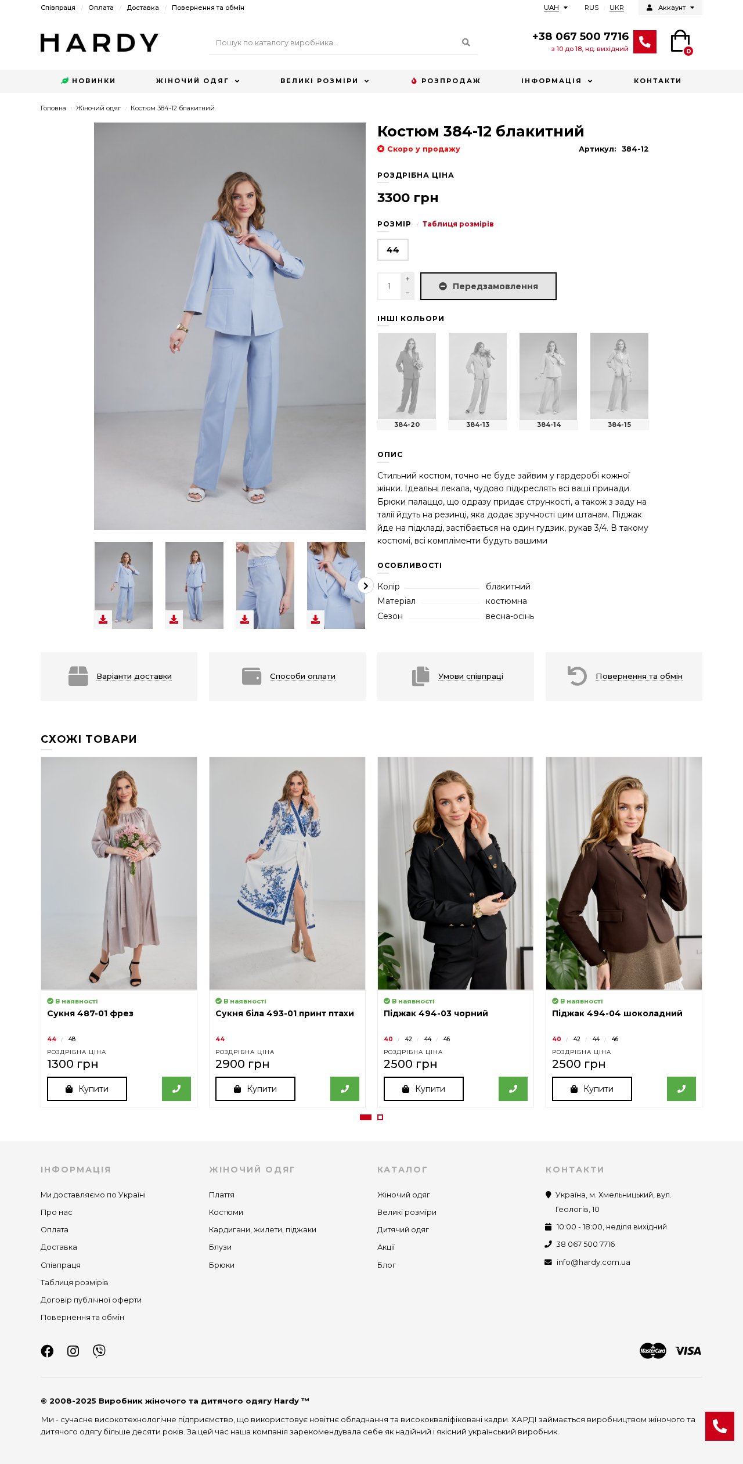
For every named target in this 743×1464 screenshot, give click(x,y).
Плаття (222, 1194)
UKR (616, 7)
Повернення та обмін (208, 7)
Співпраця (58, 7)
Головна (53, 108)
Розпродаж (451, 81)
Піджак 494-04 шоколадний (617, 1013)
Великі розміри (319, 81)
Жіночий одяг (192, 81)
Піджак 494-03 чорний (436, 1013)
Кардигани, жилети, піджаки (262, 1229)
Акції (386, 1247)
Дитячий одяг (403, 1229)
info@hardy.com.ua (593, 1262)
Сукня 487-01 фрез (90, 1013)
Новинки (94, 81)
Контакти (658, 81)
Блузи (220, 1247)
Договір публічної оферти (91, 1300)
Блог (386, 1265)
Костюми (226, 1212)
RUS (591, 7)
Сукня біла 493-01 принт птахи (284, 1013)
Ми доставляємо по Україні (93, 1194)
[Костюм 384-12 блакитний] (123, 585)
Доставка (143, 7)
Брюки (222, 1265)
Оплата (101, 7)
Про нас (57, 1212)
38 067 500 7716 (586, 1244)
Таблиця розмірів (458, 224)
